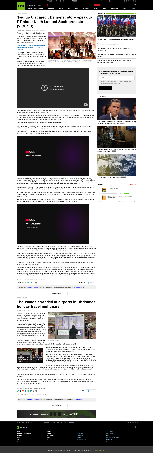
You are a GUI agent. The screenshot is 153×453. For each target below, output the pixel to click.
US (46, 394)
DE (27, 1)
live (97, 5)
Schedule (78, 437)
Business (61, 8)
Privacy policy (109, 433)
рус (23, 422)
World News (51, 8)
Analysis (96, 8)
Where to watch (80, 435)
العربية (18, 1)
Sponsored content (81, 439)
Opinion (105, 8)
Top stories (101, 13)
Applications (79, 433)
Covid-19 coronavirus (37, 394)
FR (30, 1)
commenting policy (33, 287)
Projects (133, 8)
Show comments (56, 293)
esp (20, 422)
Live (77, 431)
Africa (76, 8)
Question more (34, 5)
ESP (22, 1)
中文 (35, 1)
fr (28, 422)
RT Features (86, 8)
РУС (25, 1)
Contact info (109, 439)
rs (31, 422)
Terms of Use (109, 431)
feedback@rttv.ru (78, 287)
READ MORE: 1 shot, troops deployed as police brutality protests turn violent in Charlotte (31, 47)
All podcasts (132, 184)
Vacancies (108, 444)
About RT (108, 435)
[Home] (21, 6)
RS (32, 1)
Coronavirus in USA (23, 394)
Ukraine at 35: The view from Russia (109, 177)
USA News (24, 13)
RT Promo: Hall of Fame (112, 437)
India (69, 8)
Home (19, 13)
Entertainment (114, 8)
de (26, 422)
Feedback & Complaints (112, 442)
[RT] (49, 1)
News (18, 431)
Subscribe (106, 88)
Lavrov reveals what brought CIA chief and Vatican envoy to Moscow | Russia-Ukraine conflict (70, 5)
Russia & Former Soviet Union (35, 8)
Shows (124, 8)
